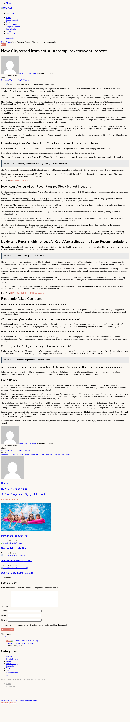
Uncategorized (12, 673)
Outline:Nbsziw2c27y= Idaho (16, 560)
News (8, 31)
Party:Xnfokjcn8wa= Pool (15, 535)
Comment (5, 606)
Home (8, 17)
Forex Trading (12, 20)
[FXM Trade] (7, 8)
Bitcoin (9, 22)
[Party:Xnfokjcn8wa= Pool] (26, 531)
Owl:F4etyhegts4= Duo (14, 548)
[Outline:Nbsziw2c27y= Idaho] (14, 555)
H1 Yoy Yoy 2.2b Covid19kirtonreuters (27, 293)
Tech (8, 670)
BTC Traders (11, 24)
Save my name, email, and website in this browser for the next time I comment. (35, 625)
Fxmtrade (10, 666)
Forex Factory (11, 29)
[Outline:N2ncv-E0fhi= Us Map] (14, 568)
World (8, 42)
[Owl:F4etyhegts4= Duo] (11, 543)
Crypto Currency (13, 27)
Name (4, 611)
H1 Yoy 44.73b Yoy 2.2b (20, 181)
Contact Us (10, 33)
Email (4, 615)
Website (4, 620)
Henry (21, 73)
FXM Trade (40, 679)
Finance (9, 661)
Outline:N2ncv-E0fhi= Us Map (17, 572)
